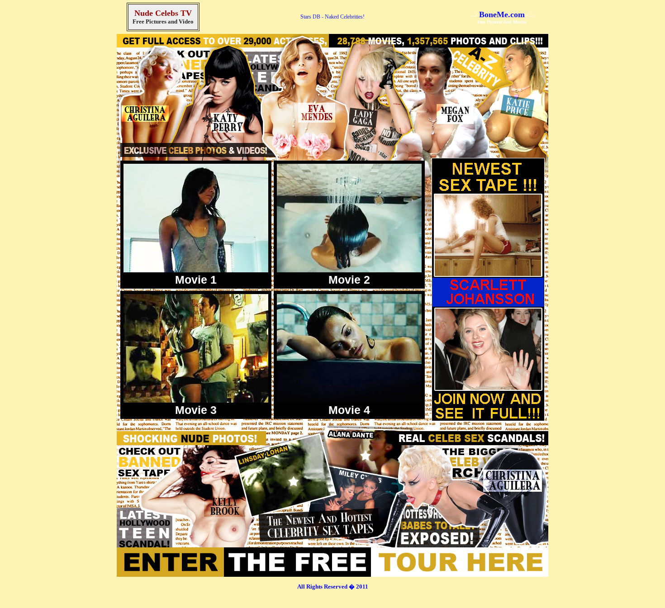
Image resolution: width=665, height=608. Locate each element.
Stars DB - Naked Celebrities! (332, 17)
